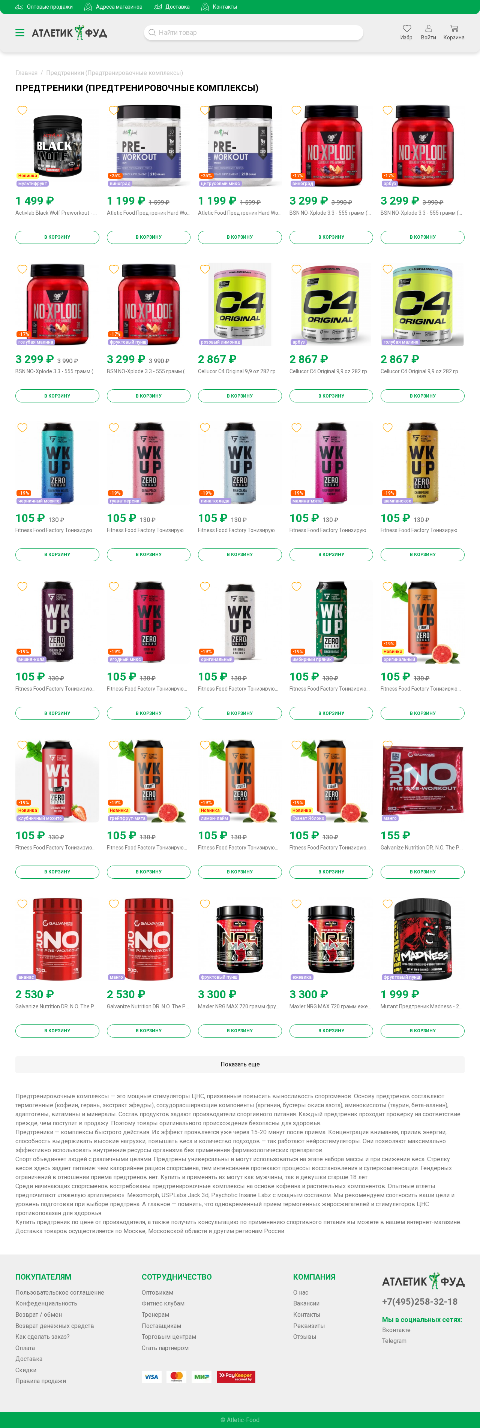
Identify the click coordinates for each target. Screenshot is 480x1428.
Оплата (25, 1348)
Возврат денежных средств (54, 1325)
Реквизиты (309, 1325)
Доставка (177, 6)
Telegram (394, 1340)
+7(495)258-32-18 (420, 1301)
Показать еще (240, 1064)
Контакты (225, 6)
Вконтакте (396, 1330)
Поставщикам (161, 1325)
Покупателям (43, 1276)
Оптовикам (157, 1292)
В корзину (57, 237)
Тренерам (155, 1314)
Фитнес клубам (163, 1303)
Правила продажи (40, 1381)
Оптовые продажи (50, 6)
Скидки (25, 1370)
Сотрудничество (177, 1276)
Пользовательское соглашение (59, 1292)
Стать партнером (165, 1348)
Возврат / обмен (38, 1314)
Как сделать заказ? (42, 1336)
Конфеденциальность (46, 1303)
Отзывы (304, 1336)
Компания (314, 1276)
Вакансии (306, 1303)
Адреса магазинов (119, 6)
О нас (300, 1292)
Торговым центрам (169, 1336)
